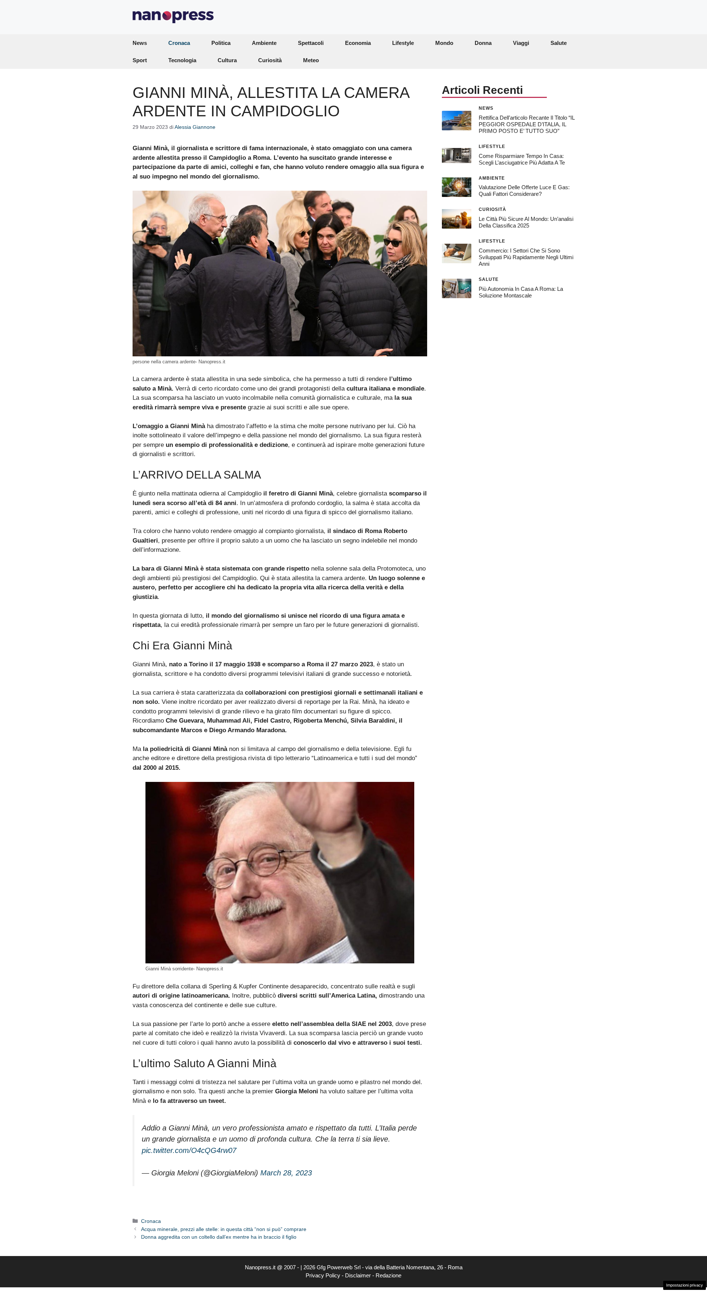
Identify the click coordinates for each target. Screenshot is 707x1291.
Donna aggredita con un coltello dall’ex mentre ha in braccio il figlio (218, 1237)
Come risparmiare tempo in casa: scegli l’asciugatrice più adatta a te (522, 158)
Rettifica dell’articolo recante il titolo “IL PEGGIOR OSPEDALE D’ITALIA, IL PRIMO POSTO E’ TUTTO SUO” (526, 124)
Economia (358, 43)
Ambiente (264, 43)
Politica (221, 43)
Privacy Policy (323, 1275)
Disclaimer (358, 1275)
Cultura (227, 60)
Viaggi (521, 43)
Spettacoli (311, 43)
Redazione (388, 1275)
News (140, 43)
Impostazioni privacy (684, 1285)
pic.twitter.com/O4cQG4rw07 (189, 1150)
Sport (140, 60)
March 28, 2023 (286, 1173)
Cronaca (179, 43)
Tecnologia (182, 60)
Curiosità (270, 60)
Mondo (444, 43)
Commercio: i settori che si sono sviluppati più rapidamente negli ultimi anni (526, 257)
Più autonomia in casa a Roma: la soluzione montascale (521, 291)
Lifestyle (403, 43)
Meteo (311, 60)
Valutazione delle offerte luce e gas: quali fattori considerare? (524, 190)
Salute (559, 43)
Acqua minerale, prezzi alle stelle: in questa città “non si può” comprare (223, 1229)
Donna (483, 43)
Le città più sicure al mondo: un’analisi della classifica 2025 (526, 222)
